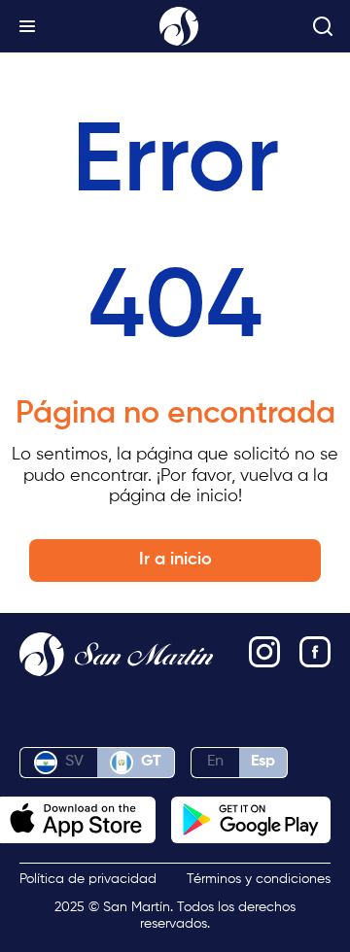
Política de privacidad (88, 879)
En (215, 761)
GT (151, 761)
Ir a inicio (175, 559)
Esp (263, 761)
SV (74, 761)
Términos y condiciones (259, 879)
